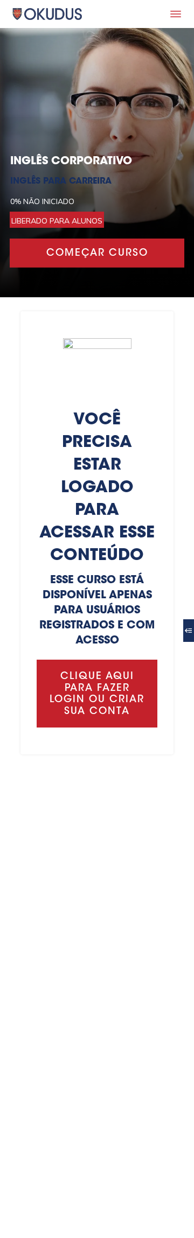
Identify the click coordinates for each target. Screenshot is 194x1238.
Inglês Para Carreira (61, 181)
